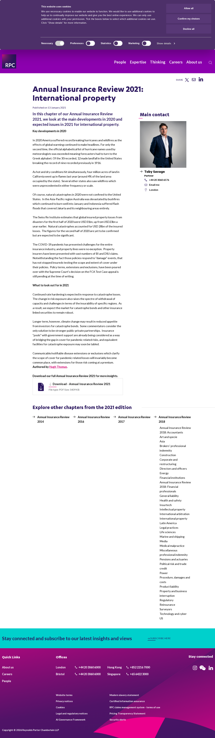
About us (194, 62)
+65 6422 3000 (139, 674)
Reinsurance (167, 604)
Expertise (138, 62)
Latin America (168, 523)
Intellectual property (172, 509)
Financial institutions (172, 477)
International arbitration (175, 514)
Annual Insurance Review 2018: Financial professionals (175, 487)
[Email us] (194, 81)
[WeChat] (203, 670)
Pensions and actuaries (174, 559)
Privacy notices (64, 701)
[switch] (90, 43)
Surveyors (166, 609)
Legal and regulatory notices (72, 713)
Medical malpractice (172, 545)
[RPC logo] (9, 61)
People (120, 62)
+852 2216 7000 (140, 667)
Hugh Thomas (58, 367)
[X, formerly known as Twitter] (187, 81)
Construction (168, 455)
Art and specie (168, 437)
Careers (176, 62)
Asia (162, 441)
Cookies (60, 707)
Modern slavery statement (124, 695)
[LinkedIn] (201, 81)
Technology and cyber (173, 613)
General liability (169, 496)
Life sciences (168, 532)
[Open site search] (210, 62)
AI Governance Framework (70, 719)
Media (163, 541)
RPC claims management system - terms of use (135, 707)
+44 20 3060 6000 (89, 667)
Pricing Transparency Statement (127, 713)
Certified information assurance (127, 701)
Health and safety (170, 500)
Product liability (169, 586)
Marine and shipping (172, 536)
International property (173, 518)
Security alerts (118, 719)
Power (164, 573)
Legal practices (169, 527)
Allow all (188, 8)
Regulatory (166, 600)
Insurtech (166, 505)
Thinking (157, 62)
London (153, 189)
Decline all (188, 29)
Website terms (64, 695)
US (161, 618)
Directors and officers (173, 468)
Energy (164, 473)
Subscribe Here (160, 638)
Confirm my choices (189, 18)
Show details (164, 43)
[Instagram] (195, 669)
